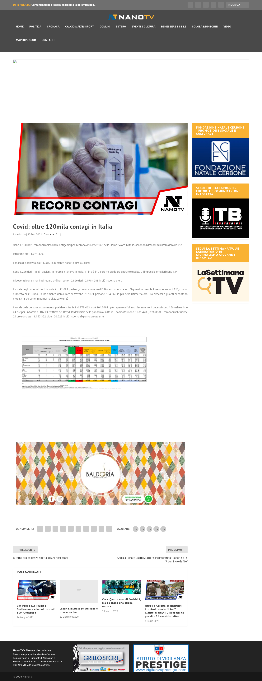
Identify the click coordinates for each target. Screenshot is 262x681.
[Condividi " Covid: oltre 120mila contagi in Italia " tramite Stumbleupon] (94, 529)
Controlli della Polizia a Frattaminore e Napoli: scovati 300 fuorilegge (36, 609)
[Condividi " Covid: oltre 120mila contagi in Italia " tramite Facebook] (40, 529)
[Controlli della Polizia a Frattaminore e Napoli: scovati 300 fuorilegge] (36, 590)
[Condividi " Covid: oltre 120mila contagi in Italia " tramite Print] (109, 529)
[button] (131, 88)
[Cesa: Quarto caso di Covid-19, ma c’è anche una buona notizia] (121, 587)
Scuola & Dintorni (205, 26)
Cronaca (53, 26)
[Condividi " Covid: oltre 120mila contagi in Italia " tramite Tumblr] (63, 529)
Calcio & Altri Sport (79, 26)
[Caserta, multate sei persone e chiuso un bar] (79, 591)
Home (20, 26)
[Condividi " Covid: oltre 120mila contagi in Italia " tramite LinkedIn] (78, 529)
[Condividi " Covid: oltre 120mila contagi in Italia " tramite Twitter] (48, 529)
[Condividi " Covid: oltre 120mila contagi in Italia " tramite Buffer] (86, 529)
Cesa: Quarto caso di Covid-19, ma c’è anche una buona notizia (121, 603)
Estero (121, 26)
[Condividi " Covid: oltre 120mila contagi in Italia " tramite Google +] (55, 529)
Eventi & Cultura (143, 26)
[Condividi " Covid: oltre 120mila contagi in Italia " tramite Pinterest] (71, 529)
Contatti (48, 40)
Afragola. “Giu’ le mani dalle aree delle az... (57, 4)
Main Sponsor (26, 40)
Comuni (105, 26)
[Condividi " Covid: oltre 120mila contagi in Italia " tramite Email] (101, 529)
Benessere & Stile (173, 26)
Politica (35, 26)
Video (227, 26)
